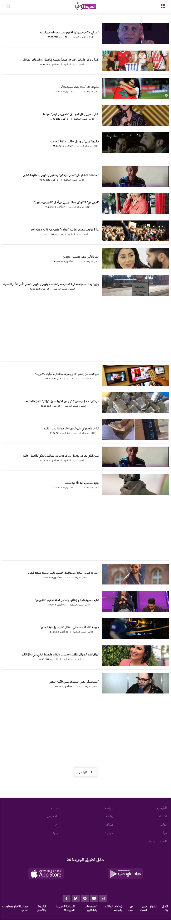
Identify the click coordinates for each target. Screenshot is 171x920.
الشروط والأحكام (41, 908)
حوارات (108, 833)
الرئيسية (162, 808)
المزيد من (85, 772)
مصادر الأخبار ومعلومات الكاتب (15, 908)
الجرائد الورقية (157, 842)
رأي (57, 825)
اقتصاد (162, 816)
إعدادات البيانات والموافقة (113, 908)
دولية (163, 825)
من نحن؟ (130, 908)
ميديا (56, 833)
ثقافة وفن (53, 816)
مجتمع (54, 808)
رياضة (109, 816)
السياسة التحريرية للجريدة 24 (65, 908)
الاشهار (153, 906)
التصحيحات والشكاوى (91, 908)
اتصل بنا (165, 908)
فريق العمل (143, 908)
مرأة (164, 833)
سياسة (109, 808)
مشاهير (108, 825)
